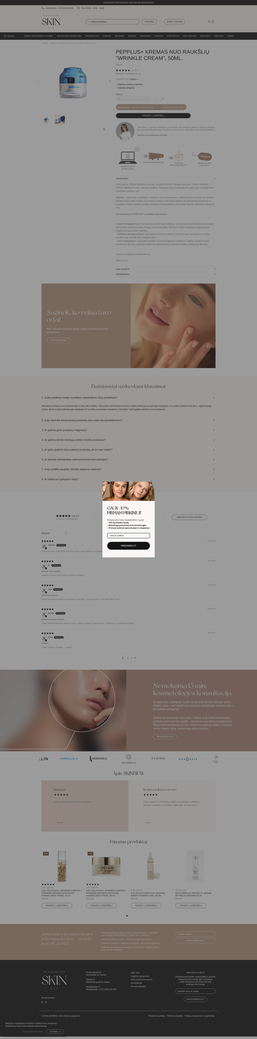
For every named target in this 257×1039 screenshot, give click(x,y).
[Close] (151, 485)
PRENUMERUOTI (128, 545)
